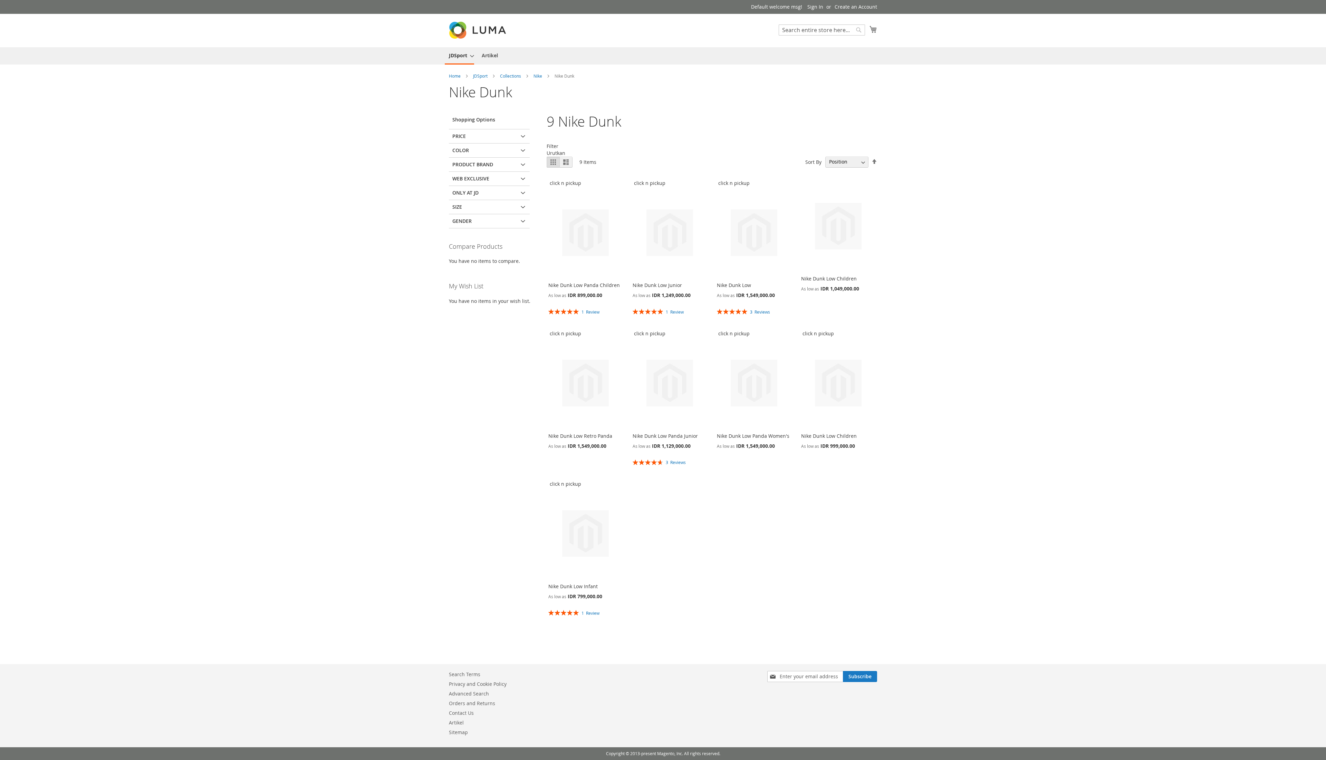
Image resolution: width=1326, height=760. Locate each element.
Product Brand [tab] (472, 164)
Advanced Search (469, 693)
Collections (511, 76)
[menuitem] (459, 56)
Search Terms (464, 674)
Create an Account (856, 6)
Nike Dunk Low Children (829, 278)
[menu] (663, 56)
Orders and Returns (472, 703)
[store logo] (478, 30)
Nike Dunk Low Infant (573, 586)
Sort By (813, 161)
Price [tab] (459, 136)
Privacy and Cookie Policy (478, 684)
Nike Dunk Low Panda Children (584, 285)
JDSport (481, 76)
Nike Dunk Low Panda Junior (665, 436)
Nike (538, 76)
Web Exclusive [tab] (470, 178)
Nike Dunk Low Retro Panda (580, 436)
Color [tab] (460, 150)
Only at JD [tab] (465, 192)
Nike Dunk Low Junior (657, 285)
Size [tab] (457, 207)
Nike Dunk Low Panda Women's (753, 436)
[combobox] (822, 30)
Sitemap (458, 732)
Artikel (456, 722)
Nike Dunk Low (734, 285)
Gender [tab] (462, 221)
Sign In (815, 6)
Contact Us (461, 713)
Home (455, 76)
